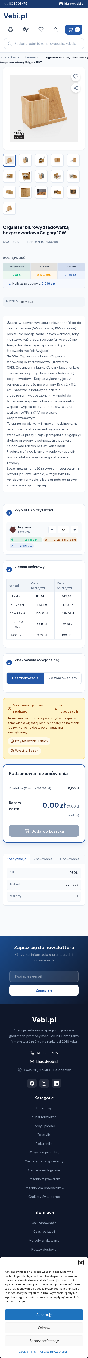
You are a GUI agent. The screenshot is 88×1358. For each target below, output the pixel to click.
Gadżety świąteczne (44, 1196)
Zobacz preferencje (44, 1341)
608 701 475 (18, 4)
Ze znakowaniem (63, 678)
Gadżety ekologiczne (44, 1170)
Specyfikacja (16, 859)
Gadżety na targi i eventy (44, 1161)
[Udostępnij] (75, 88)
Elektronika (44, 1143)
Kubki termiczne (44, 1117)
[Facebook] (32, 1083)
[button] (81, 1262)
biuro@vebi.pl (74, 4)
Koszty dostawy (44, 1249)
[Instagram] (44, 1083)
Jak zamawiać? (44, 1223)
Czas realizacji (44, 1231)
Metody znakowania (44, 1240)
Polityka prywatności (53, 1352)
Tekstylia (44, 1134)
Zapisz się (44, 990)
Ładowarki (32, 57)
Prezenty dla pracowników (44, 1188)
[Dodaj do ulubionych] (75, 76)
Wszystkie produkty (44, 1152)
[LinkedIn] (56, 1083)
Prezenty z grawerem (44, 1179)
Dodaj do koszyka (47, 831)
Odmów (44, 1328)
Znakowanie (43, 859)
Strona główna (9, 57)
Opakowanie (69, 859)
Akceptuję (44, 1315)
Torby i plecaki (44, 1126)
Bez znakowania (25, 678)
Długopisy (44, 1108)
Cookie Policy (28, 1352)
